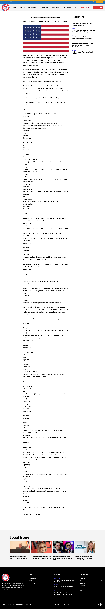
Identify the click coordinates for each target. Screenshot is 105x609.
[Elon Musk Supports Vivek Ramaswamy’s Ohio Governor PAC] (63, 547)
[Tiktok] (101, 604)
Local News (74, 22)
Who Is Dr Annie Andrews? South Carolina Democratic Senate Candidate (82, 45)
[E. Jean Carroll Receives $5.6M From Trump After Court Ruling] (41, 547)
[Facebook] (95, 604)
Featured (74, 42)
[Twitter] (98, 604)
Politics (73, 28)
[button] (75, 7)
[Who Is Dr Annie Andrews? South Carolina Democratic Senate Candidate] (85, 547)
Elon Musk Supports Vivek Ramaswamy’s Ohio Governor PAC (62, 558)
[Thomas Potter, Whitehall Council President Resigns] (20, 547)
